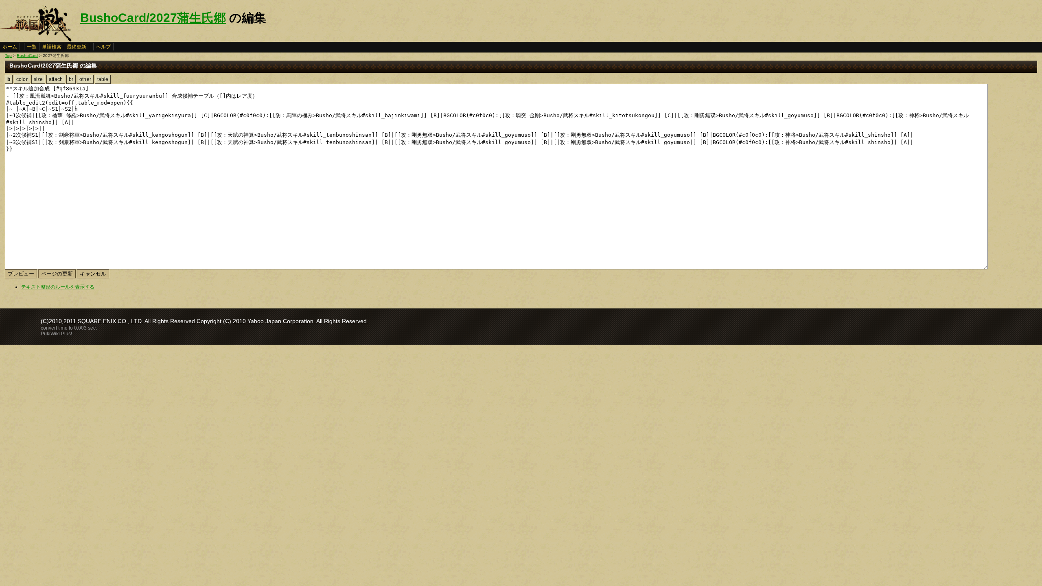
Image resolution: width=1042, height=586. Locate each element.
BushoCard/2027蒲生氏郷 (153, 17)
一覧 (32, 47)
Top (8, 55)
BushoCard (27, 55)
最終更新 (76, 47)
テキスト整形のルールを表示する (57, 287)
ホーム (9, 47)
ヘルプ (103, 47)
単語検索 (51, 47)
